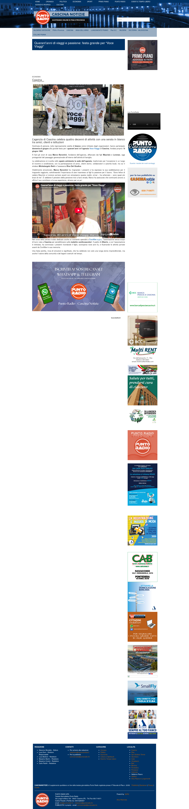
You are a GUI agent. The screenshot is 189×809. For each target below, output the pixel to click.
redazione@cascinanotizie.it (79, 752)
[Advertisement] (78, 64)
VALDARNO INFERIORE (41, 30)
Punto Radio (120, 1)
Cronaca (49, 1)
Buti (132, 763)
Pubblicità (135, 785)
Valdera (134, 776)
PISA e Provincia (58, 30)
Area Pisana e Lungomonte (140, 779)
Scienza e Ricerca (42, 5)
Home (37, 1)
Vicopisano (135, 761)
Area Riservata (122, 800)
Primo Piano (104, 1)
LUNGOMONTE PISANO (99, 30)
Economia (77, 1)
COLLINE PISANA (39, 34)
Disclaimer (143, 785)
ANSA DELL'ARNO (82, 30)
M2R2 (127, 794)
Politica (63, 1)
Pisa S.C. (114, 30)
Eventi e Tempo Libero (109, 759)
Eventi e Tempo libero (140, 1)
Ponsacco (134, 770)
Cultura (60, 5)
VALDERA (122, 30)
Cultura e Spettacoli (107, 757)
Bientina (134, 765)
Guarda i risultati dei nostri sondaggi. (142, 163)
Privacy (150, 785)
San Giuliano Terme (138, 754)
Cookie (37, 787)
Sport (89, 1)
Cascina (134, 750)
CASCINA (69, 30)
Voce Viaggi (94, 148)
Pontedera (135, 768)
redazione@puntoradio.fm (84, 803)
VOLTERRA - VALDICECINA (138, 30)
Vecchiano (134, 757)
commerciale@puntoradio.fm (80, 757)
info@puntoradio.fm (66, 803)
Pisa (132, 752)
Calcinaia (134, 772)
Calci (133, 759)
